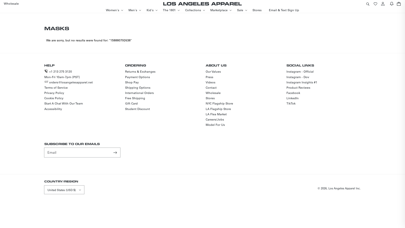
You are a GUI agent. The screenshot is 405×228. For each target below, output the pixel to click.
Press (209, 77)
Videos (210, 82)
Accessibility (53, 109)
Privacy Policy (54, 93)
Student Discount (137, 109)
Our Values (213, 71)
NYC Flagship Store (219, 103)
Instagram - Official (300, 71)
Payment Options (137, 77)
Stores (210, 98)
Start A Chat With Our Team (63, 103)
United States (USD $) (61, 190)
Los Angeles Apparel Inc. (344, 188)
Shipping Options (137, 88)
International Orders (139, 93)
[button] (367, 3)
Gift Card (131, 103)
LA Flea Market (216, 114)
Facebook (293, 93)
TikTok (291, 103)
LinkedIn (292, 98)
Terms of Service (56, 88)
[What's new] (391, 3)
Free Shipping (135, 98)
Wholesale (213, 93)
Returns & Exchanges (140, 71)
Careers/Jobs (215, 119)
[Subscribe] (115, 152)
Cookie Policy (53, 98)
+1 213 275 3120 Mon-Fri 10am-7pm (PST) (62, 74)
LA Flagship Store (218, 109)
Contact (211, 88)
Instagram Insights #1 (301, 82)
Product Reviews (298, 88)
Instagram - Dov (297, 77)
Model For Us (215, 125)
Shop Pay (132, 82)
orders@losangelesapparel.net (71, 82)
